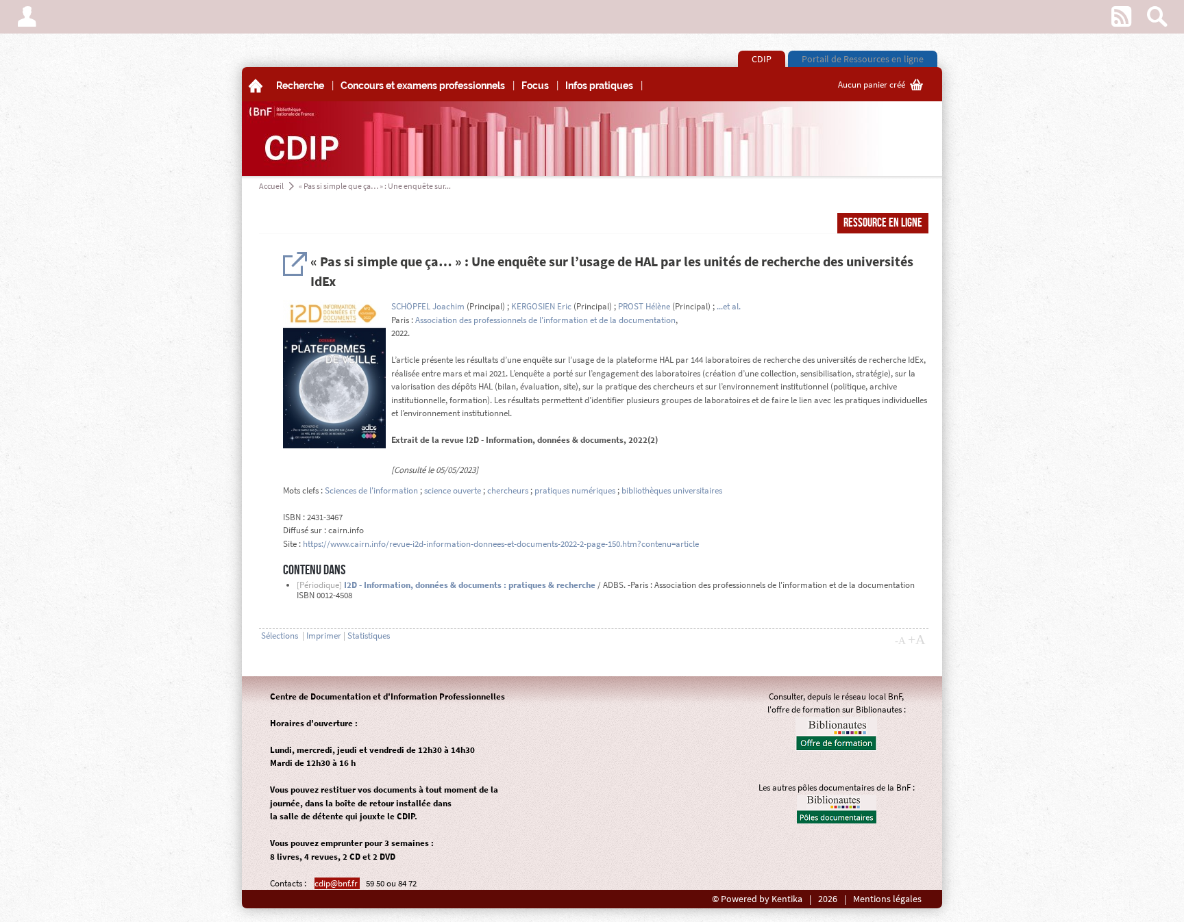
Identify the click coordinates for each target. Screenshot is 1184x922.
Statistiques (368, 635)
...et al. (729, 306)
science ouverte (452, 490)
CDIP (762, 59)
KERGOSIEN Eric (541, 306)
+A (916, 639)
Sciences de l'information (371, 490)
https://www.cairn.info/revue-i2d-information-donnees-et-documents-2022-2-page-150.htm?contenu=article (501, 544)
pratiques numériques (574, 490)
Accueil (271, 186)
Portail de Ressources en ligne (863, 59)
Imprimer (323, 635)
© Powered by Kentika (757, 899)
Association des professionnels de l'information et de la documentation (545, 320)
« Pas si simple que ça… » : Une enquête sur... (375, 186)
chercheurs (507, 490)
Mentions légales (887, 899)
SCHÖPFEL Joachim (428, 306)
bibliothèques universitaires (671, 490)
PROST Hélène (644, 306)
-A (900, 640)
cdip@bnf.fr (337, 883)
